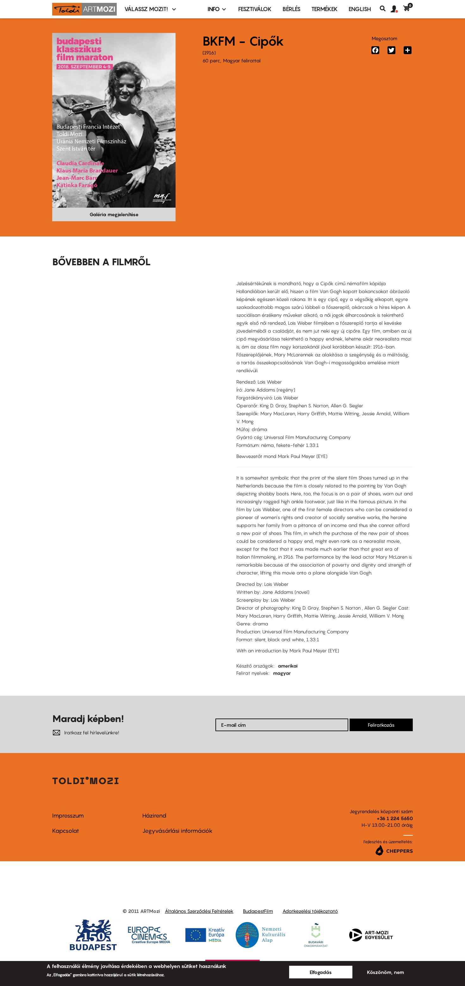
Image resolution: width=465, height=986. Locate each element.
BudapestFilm (258, 911)
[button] (397, 9)
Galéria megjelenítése (114, 214)
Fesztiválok (255, 9)
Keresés (385, 8)
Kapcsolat (65, 830)
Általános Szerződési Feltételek (199, 911)
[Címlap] (84, 9)
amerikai (288, 666)
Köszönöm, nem (385, 972)
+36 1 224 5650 (395, 818)
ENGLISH (360, 9)
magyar (282, 673)
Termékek (324, 9)
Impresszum (68, 815)
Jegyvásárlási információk (177, 830)
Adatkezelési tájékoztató (310, 911)
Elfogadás (321, 972)
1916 (209, 52)
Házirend (154, 815)
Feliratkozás (381, 725)
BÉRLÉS (291, 9)
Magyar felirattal (242, 60)
